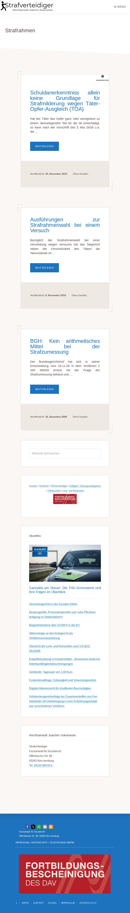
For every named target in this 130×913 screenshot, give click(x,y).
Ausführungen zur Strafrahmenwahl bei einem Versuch (65, 224)
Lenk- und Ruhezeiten (73, 490)
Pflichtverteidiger (59, 486)
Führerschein (54, 490)
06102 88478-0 (43, 765)
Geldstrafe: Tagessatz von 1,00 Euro (50, 672)
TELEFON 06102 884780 (62, 842)
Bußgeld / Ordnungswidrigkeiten (85, 486)
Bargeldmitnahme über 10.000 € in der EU (54, 625)
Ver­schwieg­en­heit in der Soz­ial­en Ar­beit (53, 604)
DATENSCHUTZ (39, 842)
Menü (121, 6)
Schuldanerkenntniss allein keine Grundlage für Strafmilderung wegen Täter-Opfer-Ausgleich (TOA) (65, 101)
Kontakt (33, 486)
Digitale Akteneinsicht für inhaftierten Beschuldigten (60, 688)
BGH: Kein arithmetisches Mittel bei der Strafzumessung (65, 346)
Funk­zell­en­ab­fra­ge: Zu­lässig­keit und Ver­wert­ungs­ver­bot (63, 680)
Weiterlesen (47, 148)
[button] (27, 827)
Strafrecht (44, 486)
